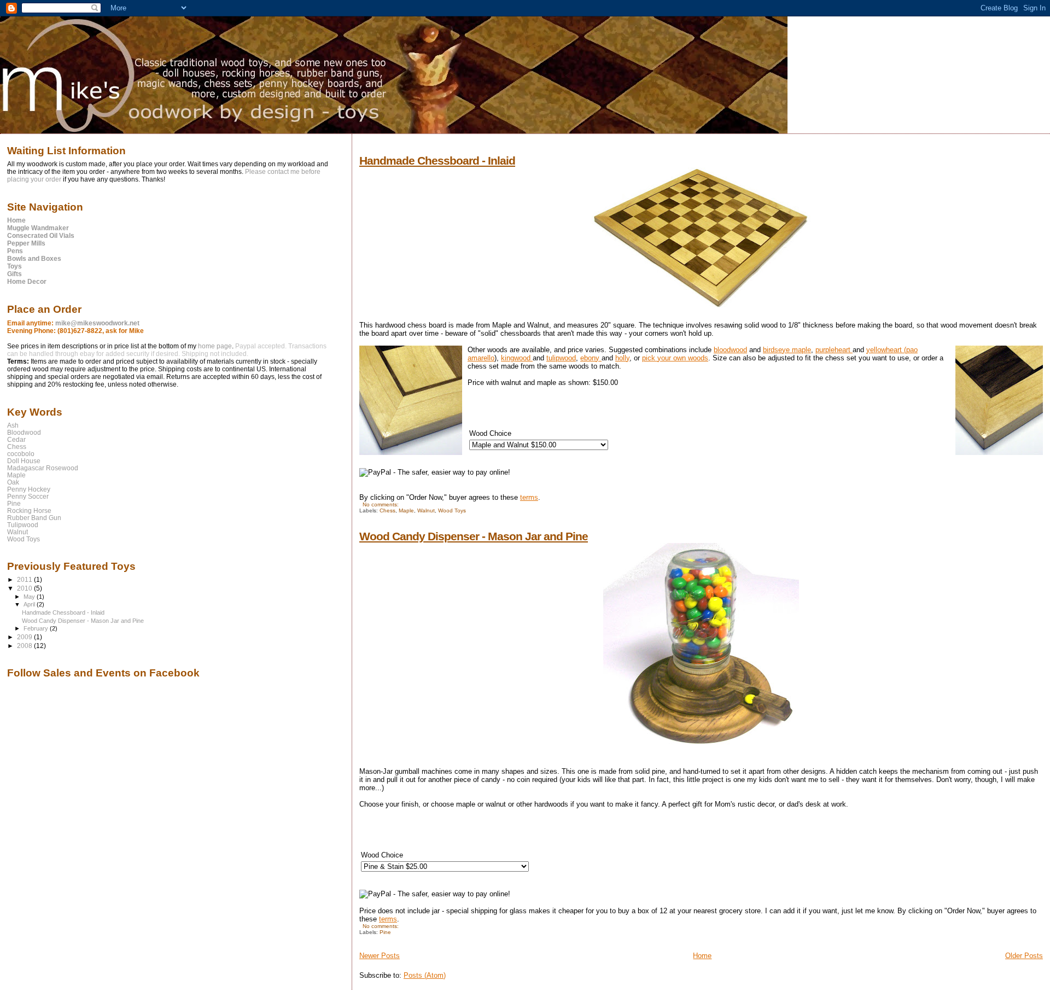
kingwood (517, 358)
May (30, 596)
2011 (25, 579)
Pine (385, 932)
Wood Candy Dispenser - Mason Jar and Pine (473, 536)
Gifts (14, 274)
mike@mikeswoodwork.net (97, 323)
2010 (25, 588)
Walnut (426, 510)
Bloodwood (24, 432)
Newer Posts (379, 956)
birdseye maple (787, 350)
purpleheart (834, 350)
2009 (25, 636)
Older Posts (1024, 956)
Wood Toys (452, 510)
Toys (14, 266)
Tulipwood (22, 524)
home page (215, 346)
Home (702, 956)
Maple (406, 510)
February (37, 628)
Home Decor (26, 281)
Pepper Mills (26, 243)
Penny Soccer (28, 496)
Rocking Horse (29, 510)
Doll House (23, 460)
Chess (387, 510)
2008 (25, 645)
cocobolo (20, 453)
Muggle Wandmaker (38, 228)
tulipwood (561, 358)
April (30, 604)
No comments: (381, 504)
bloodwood (730, 350)
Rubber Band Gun (34, 517)
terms (529, 497)
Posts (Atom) (425, 975)
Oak (13, 482)
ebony (591, 358)
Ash (13, 425)
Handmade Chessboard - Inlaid (437, 160)
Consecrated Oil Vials (40, 236)
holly (622, 358)
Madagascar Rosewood (42, 467)
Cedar (16, 439)
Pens (15, 251)
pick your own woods (675, 358)
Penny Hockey (28, 489)
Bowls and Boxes (34, 258)
